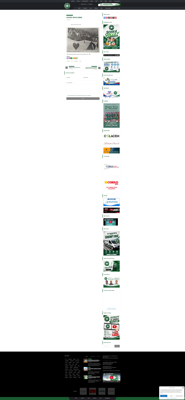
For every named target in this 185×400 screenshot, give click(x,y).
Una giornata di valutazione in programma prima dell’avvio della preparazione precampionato (94, 361)
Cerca (117, 346)
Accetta (164, 395)
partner (71, 367)
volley (79, 377)
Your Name (68, 77)
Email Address (85, 77)
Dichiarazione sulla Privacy (173, 398)
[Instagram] (69, 58)
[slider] (117, 55)
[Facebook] (67, 58)
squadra (78, 372)
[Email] (77, 58)
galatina (77, 362)
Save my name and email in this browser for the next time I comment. (79, 95)
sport (75, 372)
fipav (74, 362)
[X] (71, 58)
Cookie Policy (168, 398)
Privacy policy (105, 360)
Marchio (96, 8)
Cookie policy (109, 360)
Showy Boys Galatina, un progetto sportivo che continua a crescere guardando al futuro (94, 377)
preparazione (76, 367)
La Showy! (85, 8)
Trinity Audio (76, 24)
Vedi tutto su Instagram (111, 308)
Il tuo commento (69, 82)
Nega (171, 395)
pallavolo (66, 367)
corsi (66, 362)
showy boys (70, 372)
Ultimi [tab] (87, 356)
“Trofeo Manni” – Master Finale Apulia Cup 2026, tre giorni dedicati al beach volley (94, 369)
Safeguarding (108, 8)
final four (70, 362)
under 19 (70, 377)
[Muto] (115, 55)
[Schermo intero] (119, 381)
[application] (111, 55)
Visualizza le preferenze (179, 395)
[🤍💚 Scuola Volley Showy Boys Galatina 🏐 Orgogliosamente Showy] (108, 296)
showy (66, 372)
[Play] (104, 55)
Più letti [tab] (98, 356)
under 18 (66, 377)
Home (79, 8)
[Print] (75, 58)
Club (91, 8)
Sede (101, 8)
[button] (183, 387)
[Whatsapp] (73, 58)
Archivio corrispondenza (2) (74, 67)
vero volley (75, 377)
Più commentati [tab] (92, 356)
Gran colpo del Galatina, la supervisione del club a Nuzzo (91, 68)
